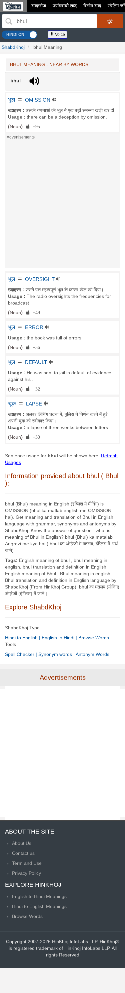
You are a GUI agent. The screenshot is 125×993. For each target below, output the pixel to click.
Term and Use (27, 863)
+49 (35, 312)
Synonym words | (57, 654)
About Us (21, 843)
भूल (11, 99)
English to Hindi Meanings (39, 896)
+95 (35, 126)
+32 (35, 388)
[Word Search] (8, 21)
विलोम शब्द (92, 5)
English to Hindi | (60, 637)
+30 (35, 436)
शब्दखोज (38, 5)
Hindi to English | (23, 637)
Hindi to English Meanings (39, 906)
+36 (35, 347)
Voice (59, 34)
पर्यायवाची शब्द (65, 5)
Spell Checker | (21, 654)
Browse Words (93, 637)
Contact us (23, 853)
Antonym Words (92, 654)
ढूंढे (110, 21)
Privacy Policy (26, 873)
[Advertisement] (62, 205)
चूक (12, 403)
